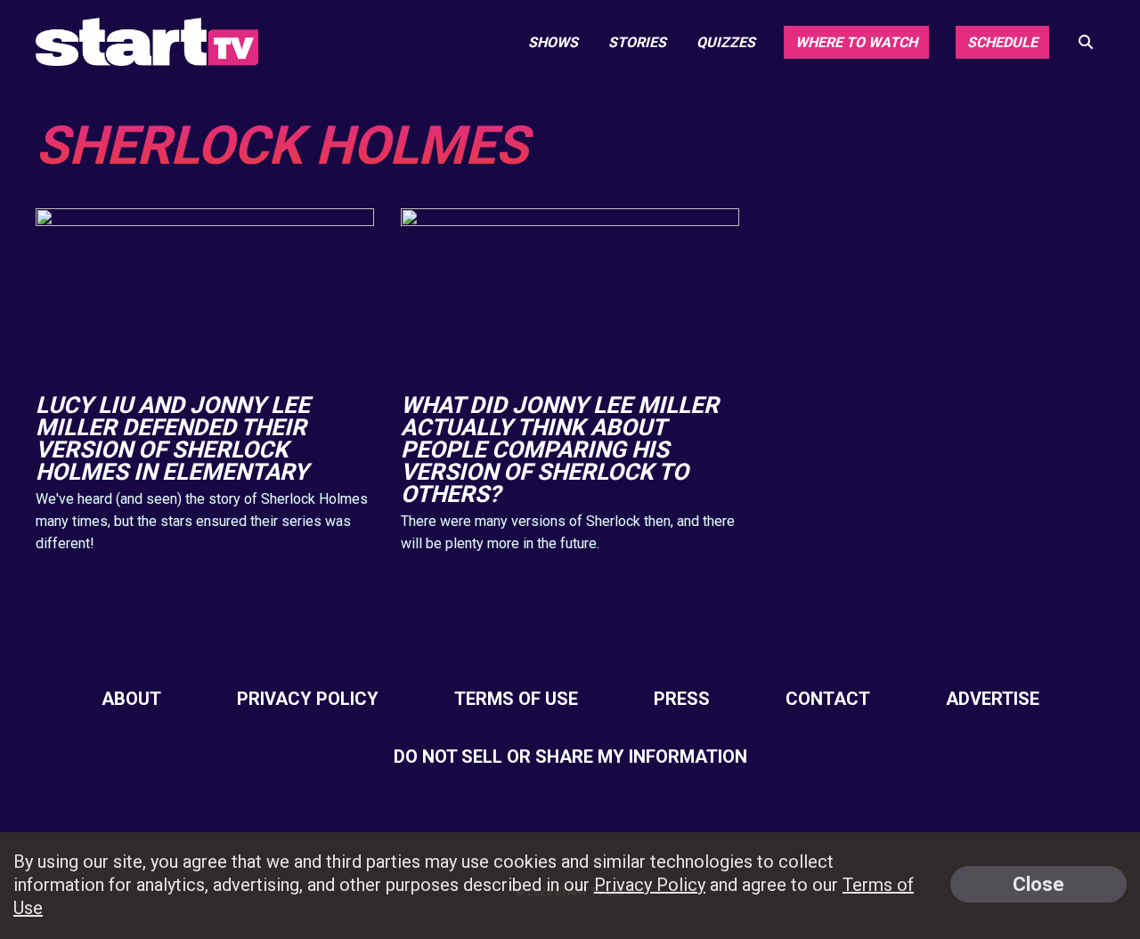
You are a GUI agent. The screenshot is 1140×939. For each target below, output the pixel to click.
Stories (637, 42)
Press (682, 698)
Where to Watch (856, 42)
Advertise (992, 698)
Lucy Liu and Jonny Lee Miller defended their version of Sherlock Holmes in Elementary (173, 438)
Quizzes (725, 42)
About (131, 698)
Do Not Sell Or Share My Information (570, 756)
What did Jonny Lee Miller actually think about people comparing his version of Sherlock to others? (560, 449)
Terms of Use (516, 698)
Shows (553, 42)
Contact (828, 698)
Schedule (1002, 42)
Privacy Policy (308, 698)
